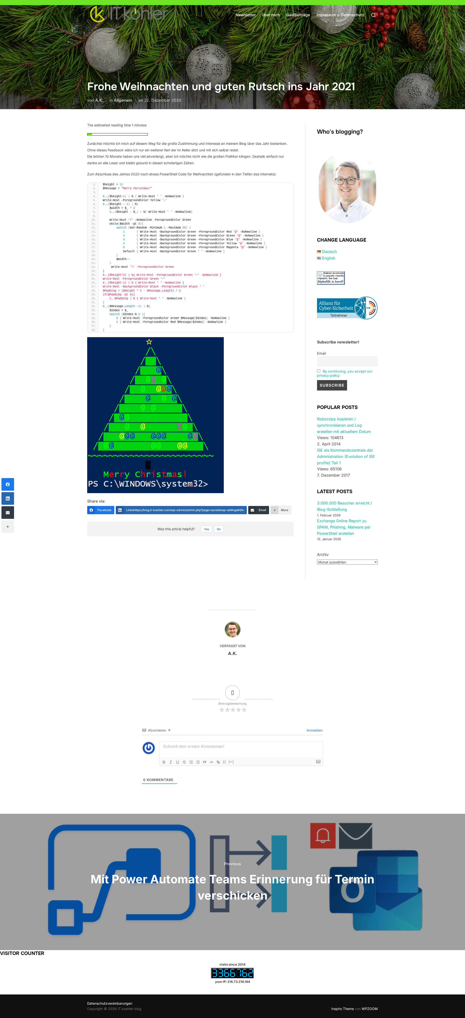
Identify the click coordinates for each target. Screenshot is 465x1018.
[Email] (7, 512)
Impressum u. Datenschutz (340, 14)
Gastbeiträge (298, 14)
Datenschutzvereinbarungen (109, 1003)
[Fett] (164, 762)
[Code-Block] (211, 762)
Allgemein (123, 100)
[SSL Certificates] (331, 283)
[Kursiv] (170, 762)
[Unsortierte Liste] (197, 762)
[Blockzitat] (204, 762)
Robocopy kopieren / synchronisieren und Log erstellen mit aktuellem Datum (344, 425)
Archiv (323, 554)
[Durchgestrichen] (184, 762)
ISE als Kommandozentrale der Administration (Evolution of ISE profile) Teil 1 (346, 456)
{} (224, 762)
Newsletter (246, 14)
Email (321, 353)
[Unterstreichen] (177, 762)
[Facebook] (7, 484)
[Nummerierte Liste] (191, 762)
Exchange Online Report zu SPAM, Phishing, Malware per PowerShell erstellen (344, 527)
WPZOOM (370, 1009)
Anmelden (314, 730)
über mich (271, 14)
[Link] (218, 762)
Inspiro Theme (342, 1009)
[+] (231, 762)
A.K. (99, 100)
